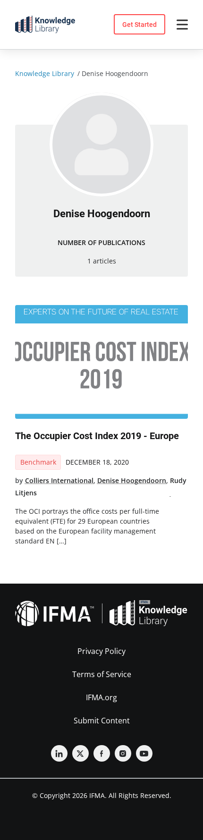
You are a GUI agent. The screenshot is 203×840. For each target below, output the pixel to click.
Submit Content (102, 720)
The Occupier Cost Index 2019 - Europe (97, 435)
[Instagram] (123, 753)
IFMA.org (101, 697)
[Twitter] (80, 753)
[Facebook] (101, 753)
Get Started (139, 24)
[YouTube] (144, 753)
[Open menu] (182, 24)
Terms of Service (101, 674)
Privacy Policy (101, 651)
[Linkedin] (59, 753)
